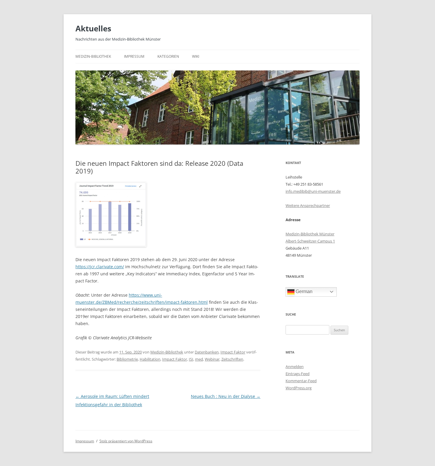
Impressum (134, 56)
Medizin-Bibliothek (93, 56)
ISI (191, 359)
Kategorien (168, 56)
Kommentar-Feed (301, 380)
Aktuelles (93, 28)
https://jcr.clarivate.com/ (99, 266)
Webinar (212, 359)
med (199, 359)
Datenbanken (207, 352)
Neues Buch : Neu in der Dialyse (225, 396)
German (303, 291)
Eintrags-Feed (298, 373)
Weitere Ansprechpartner (308, 205)
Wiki (195, 56)
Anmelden (295, 366)
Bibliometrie (127, 359)
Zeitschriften (232, 359)
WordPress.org (299, 388)
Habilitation (150, 359)
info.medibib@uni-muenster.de (313, 191)
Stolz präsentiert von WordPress (125, 440)
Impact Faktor (232, 352)
